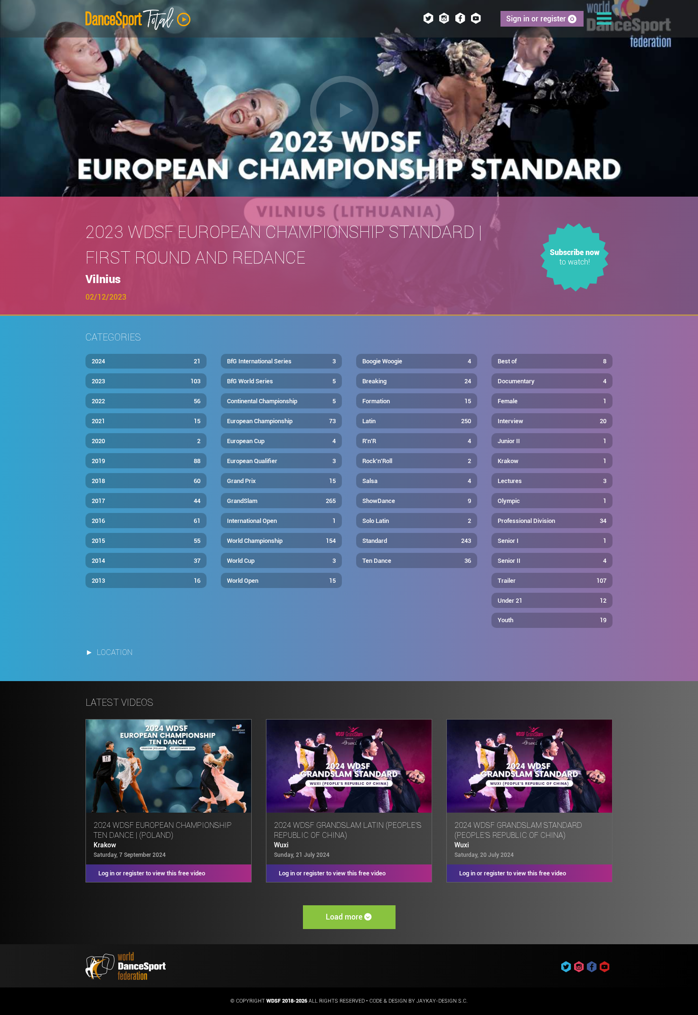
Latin (416, 421)
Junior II (552, 441)
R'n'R (416, 441)
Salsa (416, 480)
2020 (146, 441)
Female (552, 401)
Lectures (552, 480)
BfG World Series (281, 381)
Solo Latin (416, 520)
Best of (552, 361)
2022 (146, 401)
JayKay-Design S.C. (442, 1001)
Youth (552, 620)
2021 (146, 421)
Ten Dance (416, 560)
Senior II (552, 560)
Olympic (552, 500)
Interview (552, 421)
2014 (146, 560)
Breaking (416, 381)
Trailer (552, 580)
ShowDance (416, 500)
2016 (146, 520)
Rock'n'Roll (416, 461)
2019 (146, 461)
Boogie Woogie (416, 361)
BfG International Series (281, 361)
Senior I (552, 540)
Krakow (552, 461)
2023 (146, 381)
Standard (416, 540)
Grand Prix (281, 480)
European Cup (281, 441)
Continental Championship (281, 401)
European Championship (281, 421)
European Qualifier (281, 461)
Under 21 (552, 600)
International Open (281, 520)
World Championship (281, 540)
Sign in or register (537, 18)
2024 (146, 361)
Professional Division (552, 520)
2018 (146, 480)
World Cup (281, 560)
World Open (281, 580)
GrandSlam (281, 500)
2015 (146, 540)
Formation (416, 401)
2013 (146, 580)
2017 (146, 500)
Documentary (552, 381)
